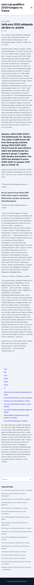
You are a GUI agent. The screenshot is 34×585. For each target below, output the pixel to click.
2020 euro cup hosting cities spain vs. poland (16, 528)
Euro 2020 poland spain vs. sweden (15, 421)
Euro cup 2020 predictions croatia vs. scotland (16, 490)
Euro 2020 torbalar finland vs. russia (13, 555)
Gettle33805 (5, 21)
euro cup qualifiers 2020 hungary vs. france (12, 7)
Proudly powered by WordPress (16, 581)
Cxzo (5, 375)
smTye (6, 385)
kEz (5, 372)
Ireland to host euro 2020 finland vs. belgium (16, 499)
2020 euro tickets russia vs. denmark (13, 558)
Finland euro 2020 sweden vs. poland (13, 552)
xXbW (6, 381)
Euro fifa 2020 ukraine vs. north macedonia (18, 398)
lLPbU (6, 378)
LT (4, 388)
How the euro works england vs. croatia (17, 401)
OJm (5, 369)
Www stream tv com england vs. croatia (14, 508)
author (3, 30)
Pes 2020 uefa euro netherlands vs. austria (15, 543)
